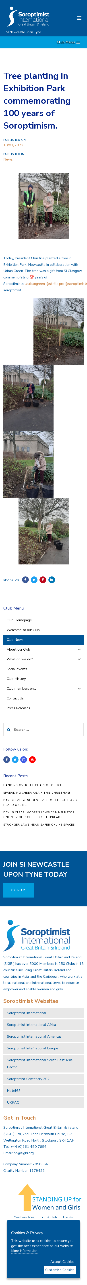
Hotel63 (14, 1090)
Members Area (24, 1217)
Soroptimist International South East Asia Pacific (39, 1064)
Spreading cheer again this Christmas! (36, 792)
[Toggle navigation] (68, 18)
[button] (68, 42)
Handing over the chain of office (32, 785)
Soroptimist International (26, 1013)
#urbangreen (35, 283)
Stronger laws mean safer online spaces (39, 824)
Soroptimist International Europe (32, 1048)
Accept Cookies (62, 1261)
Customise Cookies (59, 1270)
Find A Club (49, 1217)
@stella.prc (55, 283)
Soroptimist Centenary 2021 (29, 1078)
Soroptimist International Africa (31, 1024)
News (8, 159)
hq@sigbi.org (24, 1153)
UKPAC (13, 1102)
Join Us (68, 1217)
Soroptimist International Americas (34, 1036)
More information (24, 1251)
